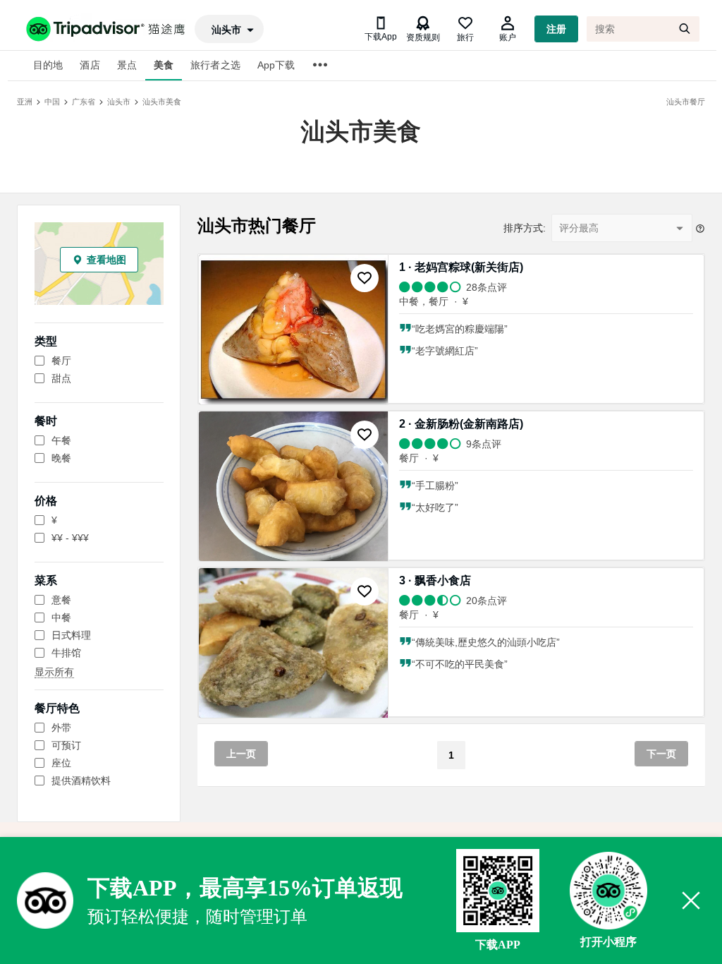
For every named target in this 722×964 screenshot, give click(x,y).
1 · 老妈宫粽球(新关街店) (461, 267)
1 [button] (451, 755)
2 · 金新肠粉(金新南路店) (461, 424)
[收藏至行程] (364, 278)
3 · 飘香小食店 (435, 580)
